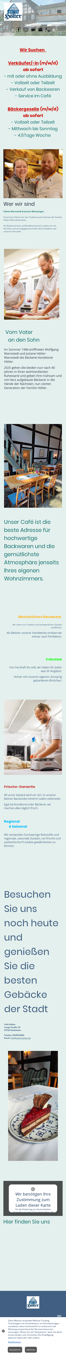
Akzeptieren (15, 1349)
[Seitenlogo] (13, 12)
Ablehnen (30, 1349)
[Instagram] (26, 29)
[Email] (40, 29)
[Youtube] (33, 29)
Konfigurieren (14, 1342)
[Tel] (47, 29)
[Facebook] (18, 29)
